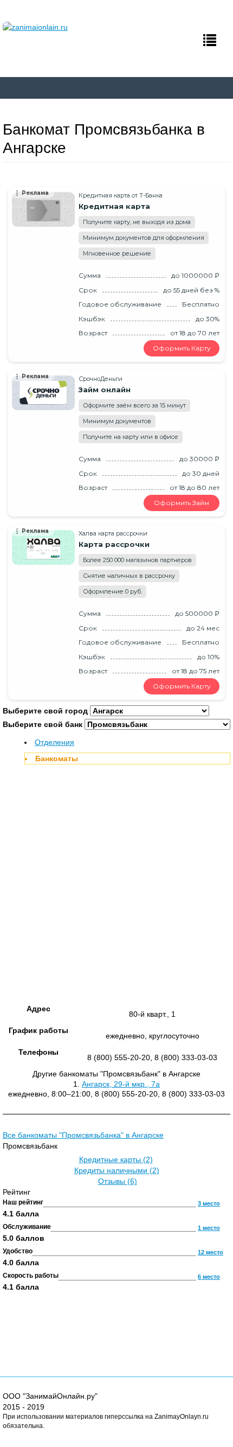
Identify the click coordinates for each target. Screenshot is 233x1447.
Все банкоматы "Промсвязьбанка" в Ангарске (83, 1135)
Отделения (54, 742)
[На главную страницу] (58, 27)
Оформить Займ (181, 503)
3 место (209, 1203)
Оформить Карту (182, 348)
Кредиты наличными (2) (116, 1170)
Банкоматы (56, 758)
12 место (210, 1252)
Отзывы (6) (117, 1181)
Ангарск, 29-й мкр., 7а (121, 1084)
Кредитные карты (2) (116, 1159)
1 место (209, 1228)
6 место (209, 1276)
